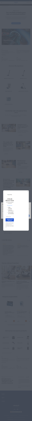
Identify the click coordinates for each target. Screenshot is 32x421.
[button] (28, 191)
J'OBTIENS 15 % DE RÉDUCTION (10, 220)
